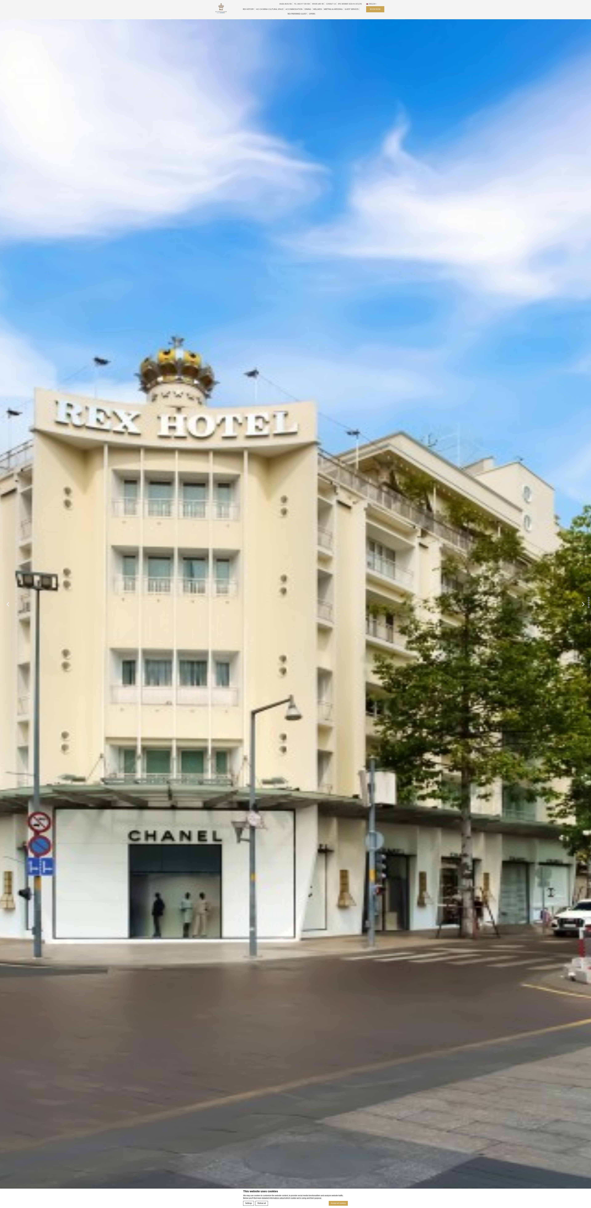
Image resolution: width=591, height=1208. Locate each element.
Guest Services (351, 9)
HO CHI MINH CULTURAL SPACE (269, 9)
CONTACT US (331, 4)
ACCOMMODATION (293, 9)
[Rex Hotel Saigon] (221, 8)
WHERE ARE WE (318, 4)
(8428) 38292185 (285, 4)
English (372, 4)
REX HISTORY (248, 9)
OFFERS (312, 13)
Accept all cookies (338, 1203)
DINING (308, 9)
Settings (248, 1203)
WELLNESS (317, 9)
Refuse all (261, 1203)
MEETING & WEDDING (333, 9)
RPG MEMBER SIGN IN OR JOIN (350, 4)
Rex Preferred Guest (297, 13)
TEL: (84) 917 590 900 (302, 4)
